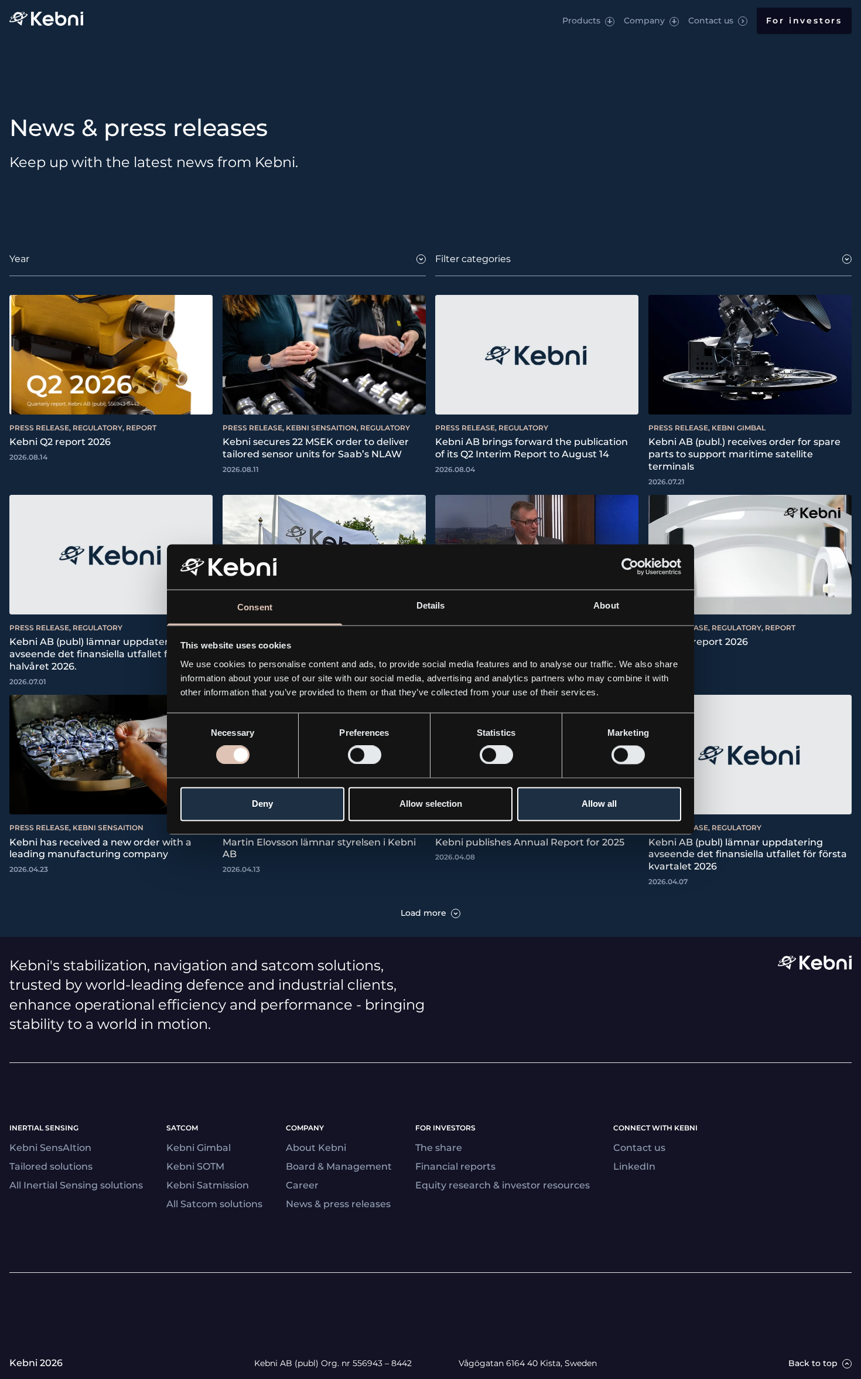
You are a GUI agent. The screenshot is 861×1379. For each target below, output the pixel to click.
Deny (262, 804)
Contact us (710, 20)
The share (438, 1147)
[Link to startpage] (46, 21)
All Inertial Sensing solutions (76, 1185)
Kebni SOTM (195, 1166)
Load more (423, 913)
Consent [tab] (254, 607)
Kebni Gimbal (198, 1147)
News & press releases (338, 1204)
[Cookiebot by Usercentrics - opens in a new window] (630, 567)
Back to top (813, 1363)
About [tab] (606, 605)
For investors (804, 20)
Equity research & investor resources (502, 1185)
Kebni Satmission (207, 1185)
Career (302, 1185)
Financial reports (455, 1166)
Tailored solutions (51, 1166)
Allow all (599, 804)
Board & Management (339, 1166)
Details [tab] (430, 605)
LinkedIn (634, 1166)
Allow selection (430, 804)
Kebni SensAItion (50, 1147)
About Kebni (316, 1147)
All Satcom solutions (214, 1204)
